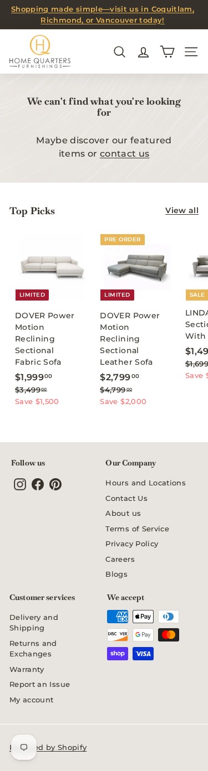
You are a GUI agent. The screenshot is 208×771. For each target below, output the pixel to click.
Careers (119, 559)
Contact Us (126, 498)
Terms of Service (137, 528)
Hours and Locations (145, 482)
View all (182, 210)
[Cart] (167, 51)
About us (123, 513)
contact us (125, 153)
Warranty (26, 669)
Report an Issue (39, 684)
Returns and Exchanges (33, 649)
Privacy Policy (131, 543)
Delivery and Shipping (33, 623)
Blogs (116, 574)
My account (31, 699)
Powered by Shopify (48, 747)
